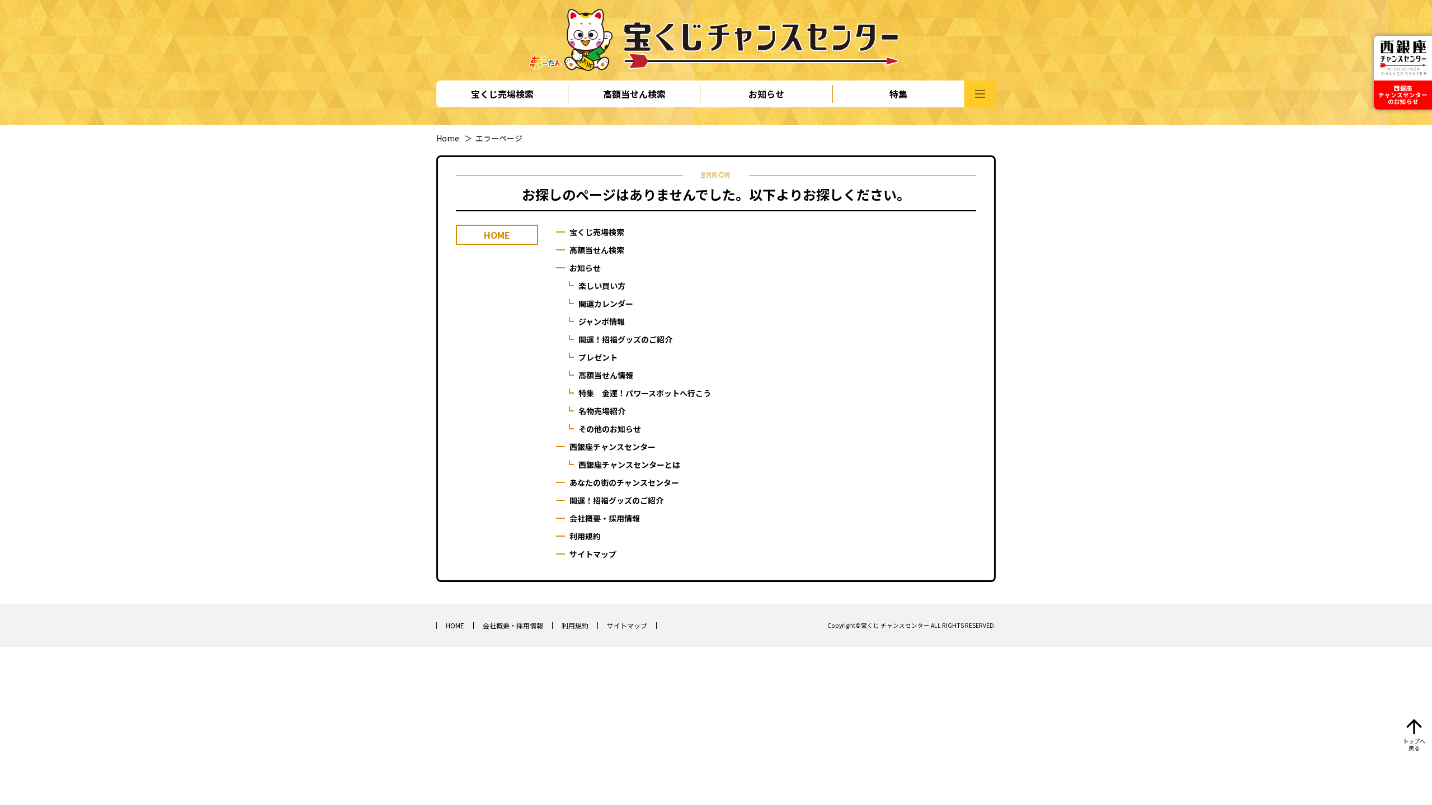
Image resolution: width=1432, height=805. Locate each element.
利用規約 (585, 536)
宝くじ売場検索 (502, 94)
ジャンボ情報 (601, 321)
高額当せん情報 (605, 375)
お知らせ (766, 94)
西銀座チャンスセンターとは (629, 464)
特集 (898, 94)
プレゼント (598, 357)
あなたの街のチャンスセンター (624, 482)
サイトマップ (592, 554)
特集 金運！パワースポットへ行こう (644, 393)
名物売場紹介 (601, 410)
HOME (455, 625)
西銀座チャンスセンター (612, 446)
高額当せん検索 (634, 94)
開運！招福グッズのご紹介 (625, 339)
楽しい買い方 (601, 285)
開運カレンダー (605, 303)
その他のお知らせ (609, 428)
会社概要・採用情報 (604, 518)
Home (447, 138)
